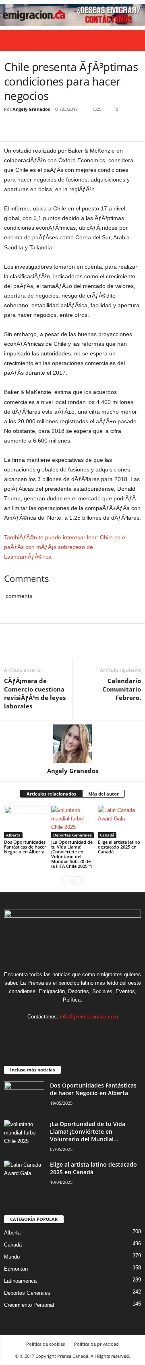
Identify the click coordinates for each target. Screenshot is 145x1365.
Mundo (12, 1257)
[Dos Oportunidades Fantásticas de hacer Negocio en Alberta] (25, 822)
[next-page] (77, 879)
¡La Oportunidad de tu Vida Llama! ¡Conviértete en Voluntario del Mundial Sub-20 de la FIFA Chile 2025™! (72, 854)
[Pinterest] (49, 129)
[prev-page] (67, 879)
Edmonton (16, 1269)
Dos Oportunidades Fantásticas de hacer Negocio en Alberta (25, 847)
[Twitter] (31, 129)
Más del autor (103, 794)
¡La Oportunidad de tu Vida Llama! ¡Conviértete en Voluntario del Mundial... (87, 1131)
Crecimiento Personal (29, 1305)
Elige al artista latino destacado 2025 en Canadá (119, 847)
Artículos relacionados (51, 794)
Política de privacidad (96, 1344)
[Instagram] (65, 1032)
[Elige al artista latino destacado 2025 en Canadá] (119, 822)
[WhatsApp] (68, 129)
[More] (86, 129)
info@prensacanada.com (89, 1017)
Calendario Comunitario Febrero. (121, 689)
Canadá (107, 835)
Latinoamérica (20, 1281)
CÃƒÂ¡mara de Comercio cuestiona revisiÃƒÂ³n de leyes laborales (35, 693)
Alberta (13, 835)
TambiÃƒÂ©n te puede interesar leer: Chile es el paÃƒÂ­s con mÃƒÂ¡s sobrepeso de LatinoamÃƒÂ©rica (65, 547)
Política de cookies (45, 1344)
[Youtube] (97, 1032)
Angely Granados (31, 109)
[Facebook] (12, 129)
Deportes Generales (72, 835)
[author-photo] (72, 743)
